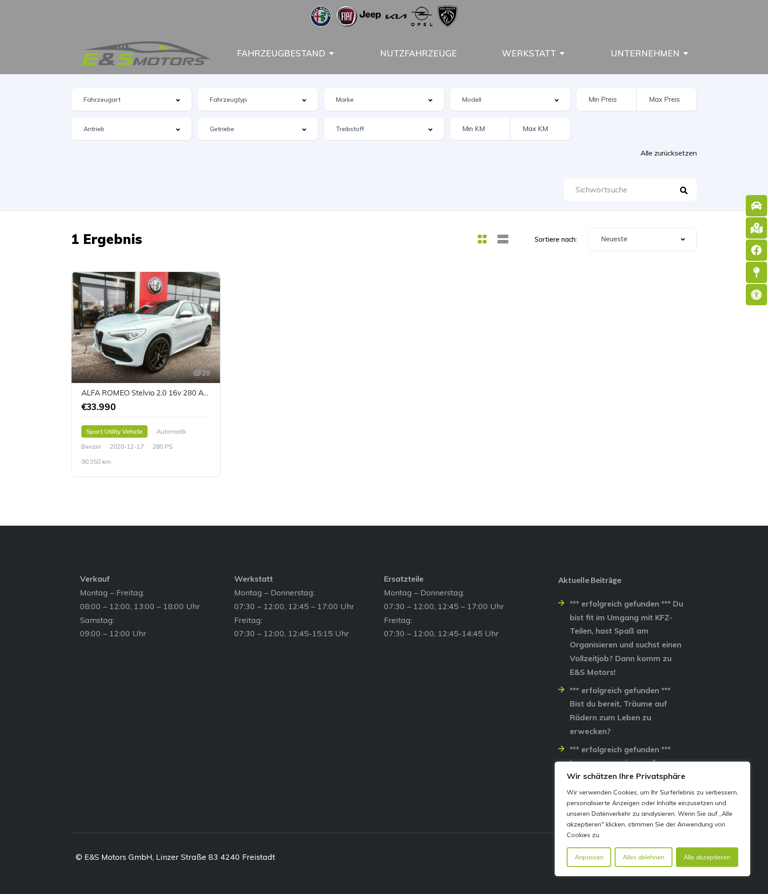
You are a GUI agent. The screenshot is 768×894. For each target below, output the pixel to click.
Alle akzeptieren (707, 857)
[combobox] (131, 99)
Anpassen (589, 857)
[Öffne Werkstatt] (562, 53)
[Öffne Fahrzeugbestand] (332, 53)
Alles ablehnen (643, 857)
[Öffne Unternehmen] (686, 53)
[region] (652, 819)
